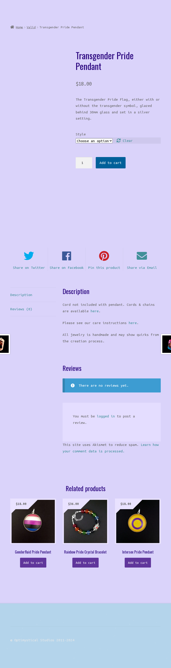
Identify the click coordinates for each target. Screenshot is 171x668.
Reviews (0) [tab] (21, 309)
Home (19, 27)
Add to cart (111, 163)
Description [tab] (21, 295)
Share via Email (142, 268)
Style (81, 134)
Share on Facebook (67, 268)
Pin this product (104, 268)
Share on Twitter (29, 268)
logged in (106, 416)
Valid (31, 27)
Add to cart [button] (33, 562)
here (95, 311)
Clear (128, 141)
